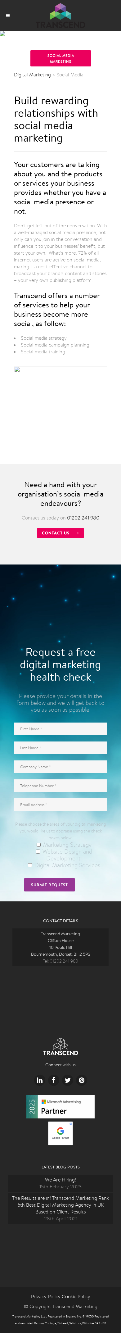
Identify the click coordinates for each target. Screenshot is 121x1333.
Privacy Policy (45, 1296)
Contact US (55, 533)
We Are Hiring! (60, 1180)
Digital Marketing (32, 74)
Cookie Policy (76, 1296)
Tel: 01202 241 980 (60, 961)
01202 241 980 (83, 518)
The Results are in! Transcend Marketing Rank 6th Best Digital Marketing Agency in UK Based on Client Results (60, 1205)
